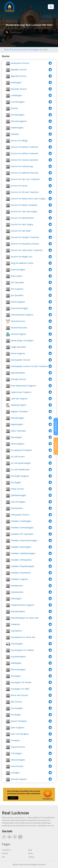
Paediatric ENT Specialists (22, 534)
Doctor (45, 49)
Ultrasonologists (18, 759)
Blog (30, 850)
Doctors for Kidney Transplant (24, 205)
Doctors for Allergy (19, 140)
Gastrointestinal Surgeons (22, 314)
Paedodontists (17, 592)
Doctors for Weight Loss (21, 256)
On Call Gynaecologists (21, 463)
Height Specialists (18, 347)
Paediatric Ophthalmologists (23, 553)
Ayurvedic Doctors (19, 89)
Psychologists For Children (22, 650)
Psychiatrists (16, 630)
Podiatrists (15, 624)
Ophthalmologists (18, 495)
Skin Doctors (16, 701)
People (5, 853)
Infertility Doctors (18, 379)
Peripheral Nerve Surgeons (22, 605)
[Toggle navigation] (51, 6)
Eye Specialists (17, 295)
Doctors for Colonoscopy (22, 166)
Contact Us (6, 850)
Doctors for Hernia (19, 185)
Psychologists (17, 643)
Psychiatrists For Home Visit (23, 637)
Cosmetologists (18, 102)
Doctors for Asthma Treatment (24, 153)
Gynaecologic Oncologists (22, 340)
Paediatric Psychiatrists (21, 572)
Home (6, 49)
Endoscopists (16, 276)
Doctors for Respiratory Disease (25, 243)
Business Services (19, 49)
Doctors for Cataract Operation (24, 160)
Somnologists (17, 708)
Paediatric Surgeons (19, 579)
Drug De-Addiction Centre (22, 263)
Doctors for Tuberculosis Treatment (26, 250)
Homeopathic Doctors (20, 360)
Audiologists (16, 82)
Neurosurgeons (17, 443)
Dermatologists (17, 114)
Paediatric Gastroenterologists (24, 540)
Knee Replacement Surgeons (23, 385)
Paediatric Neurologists (21, 547)
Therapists (15, 740)
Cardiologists (16, 95)
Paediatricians (17, 585)
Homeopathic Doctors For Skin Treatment (29, 366)
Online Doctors (17, 489)
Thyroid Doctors (18, 747)
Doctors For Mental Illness (22, 218)
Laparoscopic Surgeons (21, 392)
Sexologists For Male (20, 689)
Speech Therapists (19, 721)
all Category (34, 49)
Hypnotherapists (18, 372)
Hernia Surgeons (18, 353)
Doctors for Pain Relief (21, 231)
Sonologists (16, 714)
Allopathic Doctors (19, 69)
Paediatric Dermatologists (22, 527)
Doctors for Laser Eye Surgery (24, 211)
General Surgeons (18, 334)
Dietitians (15, 134)
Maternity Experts (18, 405)
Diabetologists (17, 127)
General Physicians (19, 327)
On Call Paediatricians (20, 469)
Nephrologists (17, 424)
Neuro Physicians (18, 430)
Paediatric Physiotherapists (22, 566)
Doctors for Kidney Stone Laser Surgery (28, 198)
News (30, 853)
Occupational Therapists (21, 450)
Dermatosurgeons (19, 121)
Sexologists (16, 676)
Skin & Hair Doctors (19, 695)
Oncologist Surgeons (20, 476)
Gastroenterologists (19, 308)
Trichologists (16, 753)
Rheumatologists (18, 669)
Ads (3, 857)
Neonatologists (17, 418)
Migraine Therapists (19, 411)
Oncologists (16, 482)
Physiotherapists (18, 611)
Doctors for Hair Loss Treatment (25, 179)
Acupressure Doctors (20, 63)
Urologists (15, 772)
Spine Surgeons (17, 727)
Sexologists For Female (21, 682)
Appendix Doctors (18, 76)
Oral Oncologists (18, 501)
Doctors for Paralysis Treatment (25, 237)
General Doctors (18, 321)
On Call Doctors (18, 456)
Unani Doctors (17, 766)
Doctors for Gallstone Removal (24, 172)
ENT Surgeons (17, 289)
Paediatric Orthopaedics (21, 560)
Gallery (31, 857)
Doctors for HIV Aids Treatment (25, 192)
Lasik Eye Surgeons (19, 398)
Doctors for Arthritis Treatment (24, 147)
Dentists (14, 108)
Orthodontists (17, 508)
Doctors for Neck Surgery (22, 224)
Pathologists (16, 598)
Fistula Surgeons (18, 301)
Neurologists (16, 437)
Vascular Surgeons (19, 779)
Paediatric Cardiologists (21, 521)
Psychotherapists (18, 656)
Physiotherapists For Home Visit (25, 618)
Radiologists (16, 663)
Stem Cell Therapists (20, 734)
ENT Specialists (17, 282)
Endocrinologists (18, 269)
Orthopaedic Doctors (20, 514)
